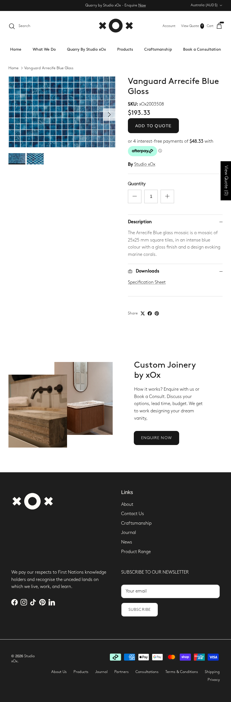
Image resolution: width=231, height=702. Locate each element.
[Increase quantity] (167, 196)
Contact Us (132, 514)
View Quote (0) (226, 180)
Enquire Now (156, 438)
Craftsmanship (158, 49)
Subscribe (139, 609)
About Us (59, 672)
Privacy (214, 679)
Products (125, 49)
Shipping (212, 672)
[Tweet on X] (143, 313)
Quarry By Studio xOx (86, 49)
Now (142, 5)
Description (140, 222)
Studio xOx (144, 164)
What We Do (44, 49)
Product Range (136, 552)
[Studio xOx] (116, 26)
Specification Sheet (147, 282)
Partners (121, 672)
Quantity (137, 184)
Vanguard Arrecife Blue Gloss (49, 68)
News (126, 542)
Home (15, 49)
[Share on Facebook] (150, 313)
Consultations (147, 672)
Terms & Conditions (181, 672)
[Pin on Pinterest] (157, 313)
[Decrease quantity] (134, 196)
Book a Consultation (202, 49)
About (127, 504)
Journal (128, 533)
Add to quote (153, 125)
